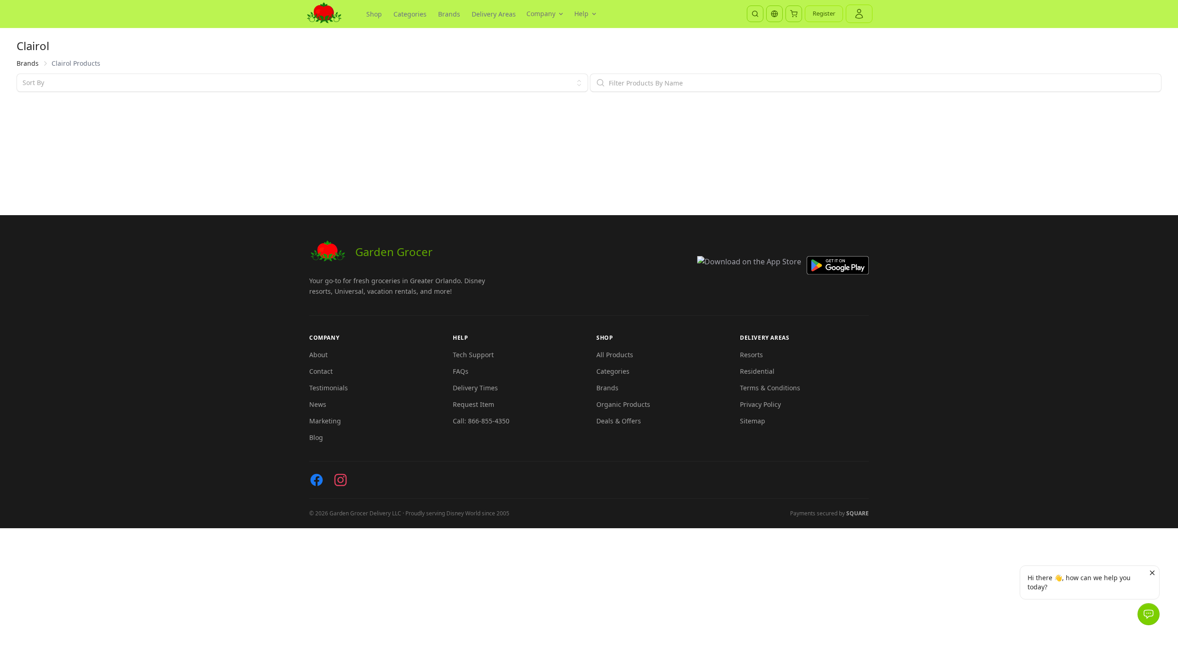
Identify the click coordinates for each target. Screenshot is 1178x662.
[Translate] (774, 14)
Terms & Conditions (770, 387)
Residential (757, 371)
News (317, 404)
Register (824, 13)
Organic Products (623, 404)
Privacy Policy (760, 404)
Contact (321, 371)
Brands (449, 14)
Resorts (751, 354)
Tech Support (473, 354)
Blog (316, 437)
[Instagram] (340, 480)
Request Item (473, 404)
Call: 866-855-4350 (481, 421)
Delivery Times (475, 387)
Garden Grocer (394, 251)
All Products (614, 354)
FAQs (460, 371)
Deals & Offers (618, 421)
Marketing (325, 421)
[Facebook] (316, 480)
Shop (374, 14)
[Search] (755, 14)
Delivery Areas (494, 14)
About (318, 354)
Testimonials (328, 387)
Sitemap (752, 421)
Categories (410, 14)
